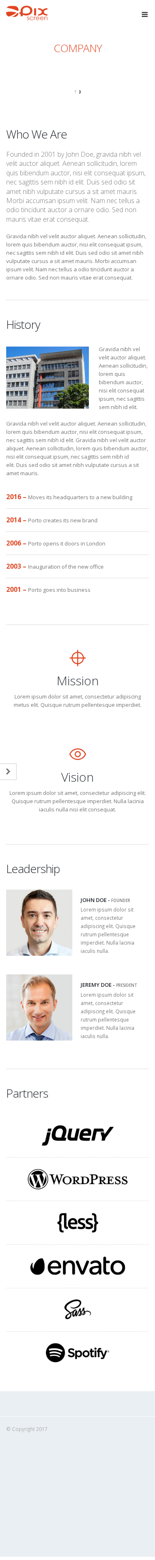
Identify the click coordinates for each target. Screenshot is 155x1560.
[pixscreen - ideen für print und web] (27, 13)
